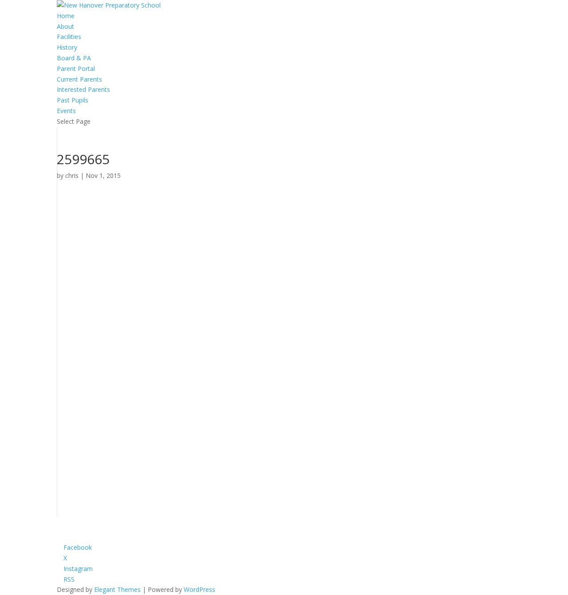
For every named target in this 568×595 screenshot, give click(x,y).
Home (66, 16)
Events (66, 110)
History (67, 47)
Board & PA (74, 58)
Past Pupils (72, 100)
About (65, 26)
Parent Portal (76, 68)
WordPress (199, 589)
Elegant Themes (117, 589)
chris (72, 175)
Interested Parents (83, 89)
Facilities (69, 36)
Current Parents (79, 79)
